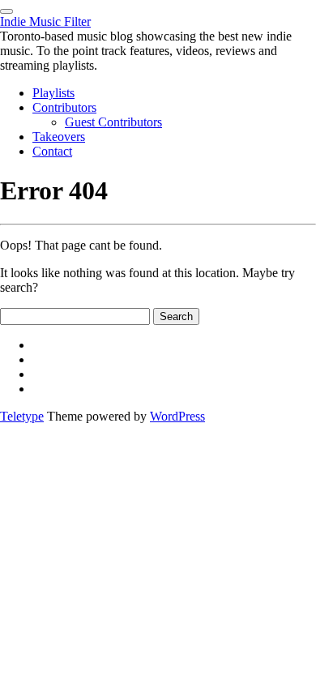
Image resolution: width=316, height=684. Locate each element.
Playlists (53, 93)
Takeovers (58, 136)
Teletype (22, 416)
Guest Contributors (113, 122)
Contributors (64, 107)
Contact (52, 151)
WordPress (177, 416)
